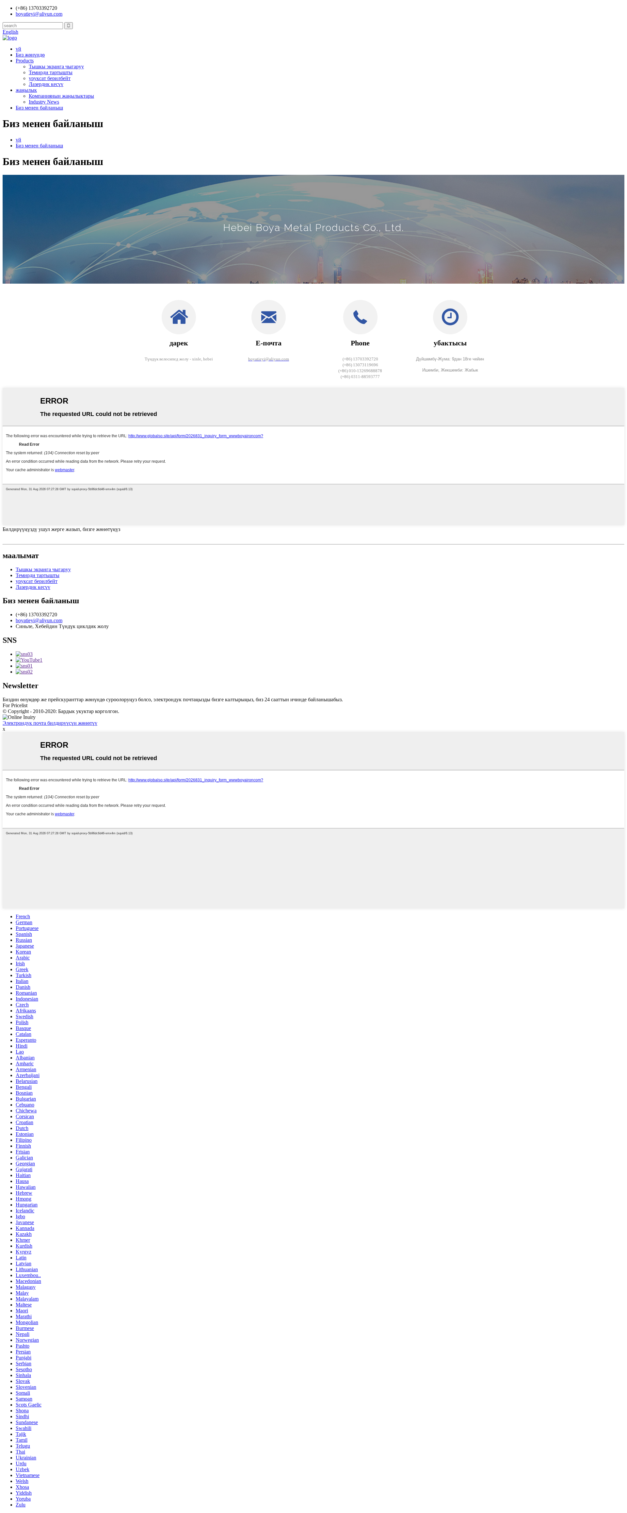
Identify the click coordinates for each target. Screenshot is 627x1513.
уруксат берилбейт (50, 78)
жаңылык (26, 90)
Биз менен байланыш (39, 107)
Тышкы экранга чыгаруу (56, 66)
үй (18, 49)
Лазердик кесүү (46, 84)
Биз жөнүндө (30, 55)
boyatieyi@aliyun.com (39, 620)
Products (25, 60)
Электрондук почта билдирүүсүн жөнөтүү (50, 723)
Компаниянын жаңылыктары (61, 96)
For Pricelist (15, 705)
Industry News (44, 102)
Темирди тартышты (50, 72)
